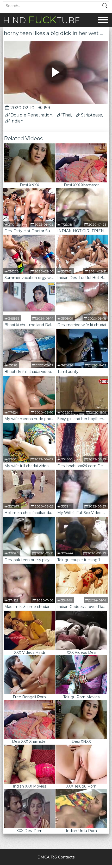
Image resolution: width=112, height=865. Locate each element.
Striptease (91, 115)
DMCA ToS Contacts (56, 857)
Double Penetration (31, 115)
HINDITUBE (41, 20)
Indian (16, 121)
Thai (66, 115)
